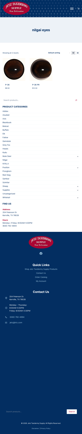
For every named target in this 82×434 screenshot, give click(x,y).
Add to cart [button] (14, 90)
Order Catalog (41, 277)
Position (6, 167)
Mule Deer (7, 156)
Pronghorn (7, 171)
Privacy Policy (45, 428)
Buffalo (6, 130)
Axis (4, 119)
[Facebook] (41, 253)
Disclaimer (35, 428)
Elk (4, 134)
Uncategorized (9, 194)
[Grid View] (73, 53)
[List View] (77, 53)
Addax (5, 111)
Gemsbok (7, 141)
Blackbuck (7, 122)
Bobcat (6, 126)
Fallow (5, 137)
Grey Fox (6, 145)
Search (8, 408)
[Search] (76, 100)
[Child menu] (77, 156)
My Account (41, 281)
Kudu (5, 152)
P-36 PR (35, 85)
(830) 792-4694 (10, 226)
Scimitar (6, 182)
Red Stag (6, 175)
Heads (5, 149)
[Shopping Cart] (77, 9)
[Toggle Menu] (72, 9)
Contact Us (41, 273)
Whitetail (6, 197)
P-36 (7, 85)
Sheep (5, 186)
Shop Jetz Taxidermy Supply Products (41, 269)
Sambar (6, 179)
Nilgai (5, 160)
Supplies (6, 190)
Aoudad (6, 115)
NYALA (6, 164)
